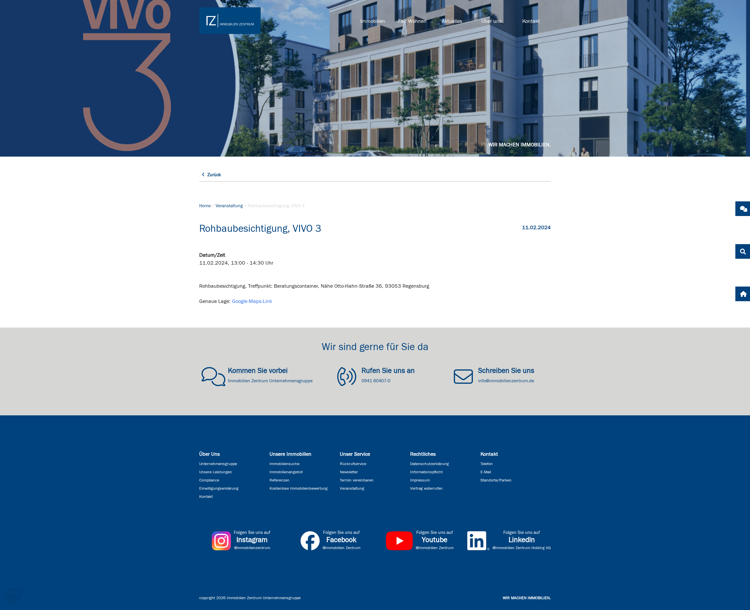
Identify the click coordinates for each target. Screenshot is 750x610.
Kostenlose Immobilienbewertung (299, 488)
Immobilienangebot (286, 472)
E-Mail (485, 472)
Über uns (491, 21)
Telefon (486, 464)
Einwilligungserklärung (218, 488)
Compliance (209, 480)
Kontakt (531, 21)
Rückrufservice (353, 464)
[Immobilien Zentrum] (230, 20)
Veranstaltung (229, 205)
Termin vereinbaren (357, 480)
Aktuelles (452, 21)
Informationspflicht (426, 472)
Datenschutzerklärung (429, 464)
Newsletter (349, 472)
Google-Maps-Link (252, 301)
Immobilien (372, 21)
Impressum (420, 480)
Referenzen (279, 480)
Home (205, 205)
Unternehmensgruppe (218, 464)
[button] (13, 597)
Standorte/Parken (496, 480)
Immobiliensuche (284, 464)
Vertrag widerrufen (426, 488)
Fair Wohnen (412, 21)
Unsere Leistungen (215, 472)
